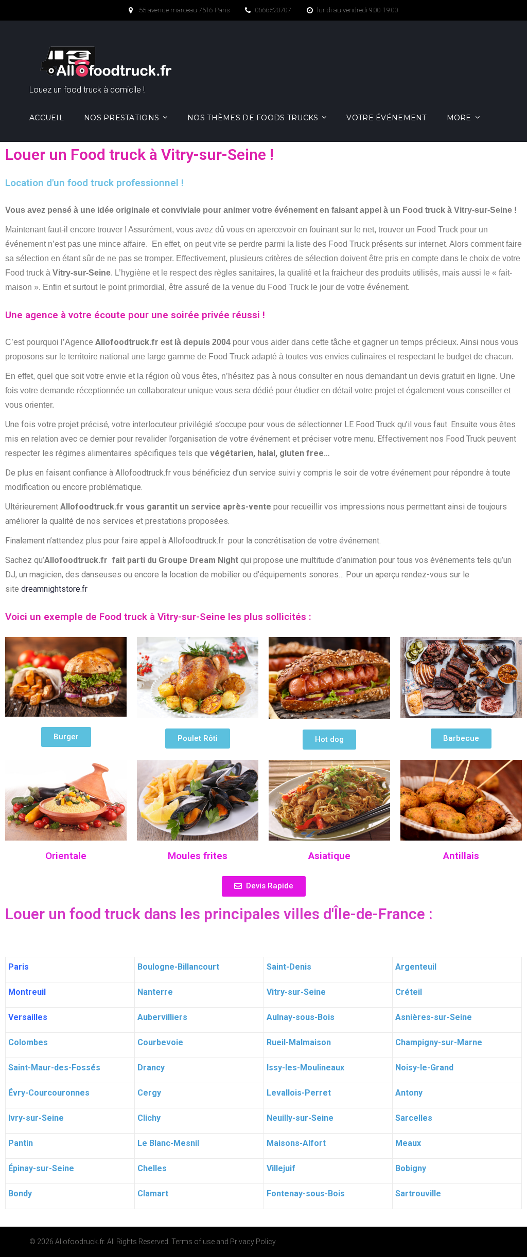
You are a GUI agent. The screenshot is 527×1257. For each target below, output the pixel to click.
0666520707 (273, 10)
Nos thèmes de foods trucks (252, 117)
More (459, 117)
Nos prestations (121, 117)
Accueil (46, 117)
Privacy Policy (253, 1241)
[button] (66, 737)
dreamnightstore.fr (54, 589)
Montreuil (27, 992)
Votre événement (386, 117)
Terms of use (193, 1241)
